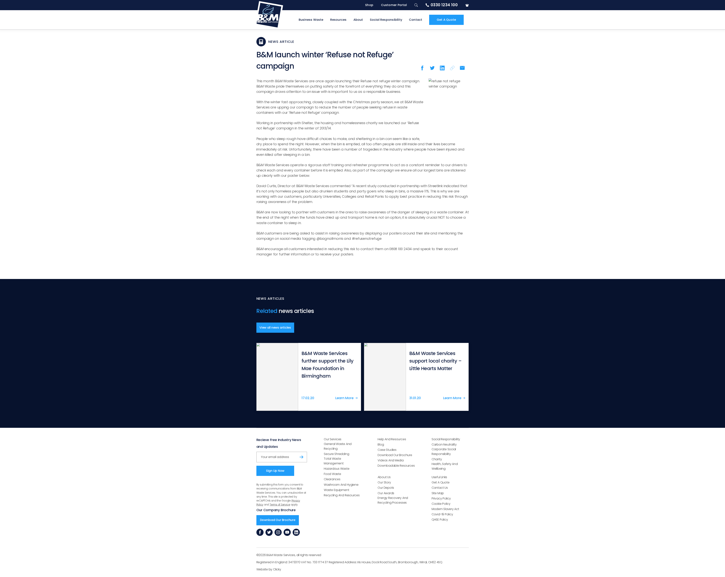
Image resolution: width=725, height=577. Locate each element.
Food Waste (332, 474)
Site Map (438, 493)
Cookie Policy (441, 504)
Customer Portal (394, 5)
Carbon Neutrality (444, 444)
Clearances (332, 479)
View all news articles (275, 327)
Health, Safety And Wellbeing (445, 466)
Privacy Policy (441, 498)
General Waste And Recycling (338, 446)
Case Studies (387, 450)
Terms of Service (280, 504)
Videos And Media (390, 460)
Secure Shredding (336, 454)
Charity (437, 459)
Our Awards (386, 493)
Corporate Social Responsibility (444, 451)
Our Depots (386, 488)
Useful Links (439, 477)
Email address (269, 455)
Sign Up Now (275, 471)
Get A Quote (446, 20)
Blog (381, 444)
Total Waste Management (334, 461)
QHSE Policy (440, 519)
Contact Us (440, 488)
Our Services (332, 439)
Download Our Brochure (277, 520)
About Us (384, 477)
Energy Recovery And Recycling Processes (393, 500)
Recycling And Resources (342, 495)
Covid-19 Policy (442, 514)
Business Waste (311, 20)
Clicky (277, 569)
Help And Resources (392, 439)
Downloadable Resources (396, 465)
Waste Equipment (336, 490)
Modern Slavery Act (445, 509)
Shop (369, 5)
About (358, 20)
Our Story (384, 482)
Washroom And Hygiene (341, 484)
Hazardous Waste (336, 468)
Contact (415, 20)
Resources (338, 20)
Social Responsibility (386, 20)
